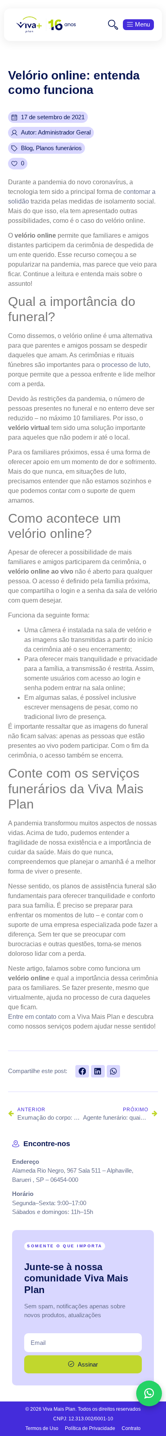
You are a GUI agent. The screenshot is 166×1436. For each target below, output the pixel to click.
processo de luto (125, 364)
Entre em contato (32, 1016)
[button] (82, 1071)
